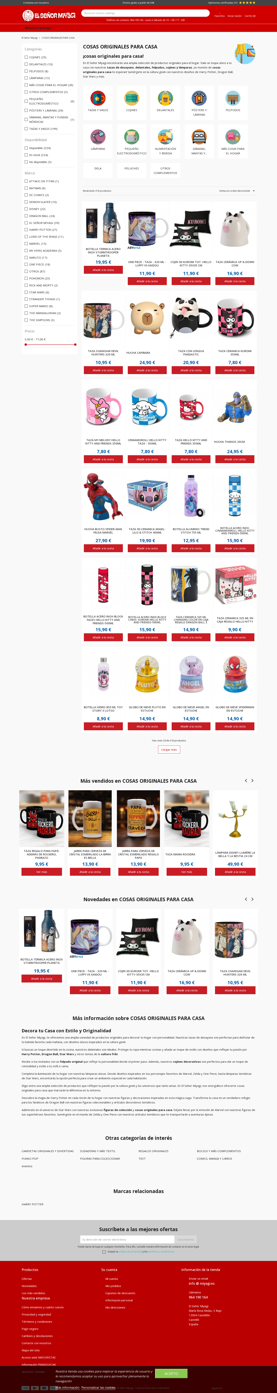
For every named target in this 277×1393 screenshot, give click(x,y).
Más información (67, 1387)
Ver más (41, 872)
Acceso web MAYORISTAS (39, 1357)
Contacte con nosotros (36, 1343)
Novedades (29, 1286)
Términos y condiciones (37, 1321)
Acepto (171, 1373)
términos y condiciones (161, 1251)
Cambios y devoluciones (37, 1336)
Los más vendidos (33, 1293)
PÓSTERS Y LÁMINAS (199, 112)
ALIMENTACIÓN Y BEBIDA (165, 151)
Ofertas (27, 1279)
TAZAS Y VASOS (98, 110)
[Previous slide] (246, 781)
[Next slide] (252, 781)
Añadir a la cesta (103, 270)
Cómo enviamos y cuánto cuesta (43, 1307)
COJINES (131, 110)
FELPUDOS (233, 110)
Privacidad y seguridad (36, 1314)
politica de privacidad (130, 1251)
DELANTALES (165, 110)
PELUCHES (132, 168)
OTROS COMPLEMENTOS (165, 170)
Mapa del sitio (31, 1350)
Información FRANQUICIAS (39, 1364)
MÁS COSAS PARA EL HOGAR (232, 151)
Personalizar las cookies (98, 1387)
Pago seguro (30, 1329)
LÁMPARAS (98, 149)
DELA (97, 168)
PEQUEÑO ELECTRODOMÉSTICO (131, 151)
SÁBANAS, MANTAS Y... (199, 151)
